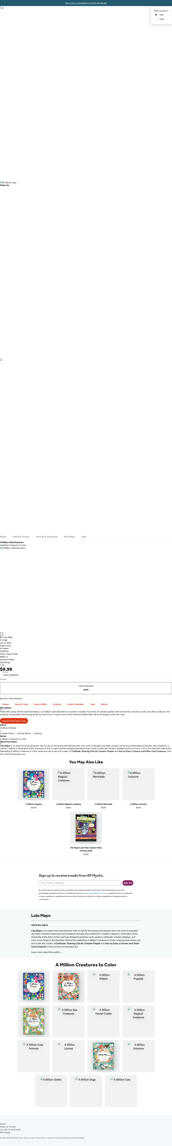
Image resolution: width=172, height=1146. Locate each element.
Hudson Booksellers (75, 704)
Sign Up (128, 883)
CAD (162, 19)
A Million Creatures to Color (13, 738)
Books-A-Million (40, 704)
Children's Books (8, 727)
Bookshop (57, 704)
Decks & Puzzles (21, 536)
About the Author (8, 741)
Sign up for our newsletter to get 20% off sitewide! (86, 3)
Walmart (104, 704)
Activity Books (24, 733)
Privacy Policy (40, 1137)
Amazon (5, 704)
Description (5, 707)
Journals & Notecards (46, 536)
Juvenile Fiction (7, 733)
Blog (84, 536)
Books (3, 536)
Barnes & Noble (21, 704)
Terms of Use (29, 1137)
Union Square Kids (9, 653)
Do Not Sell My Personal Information (70, 1137)
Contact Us (51, 1137)
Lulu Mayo (8, 637)
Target (92, 704)
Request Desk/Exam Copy (14, 720)
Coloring (37, 733)
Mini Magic (69, 536)
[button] (86, 634)
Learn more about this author (46, 952)
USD (162, 14)
